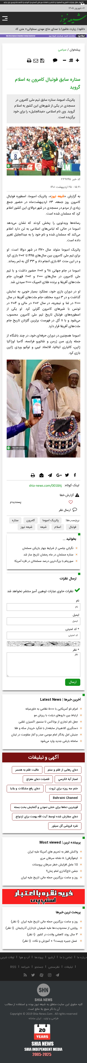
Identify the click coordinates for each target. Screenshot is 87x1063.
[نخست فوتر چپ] (43, 1039)
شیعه (43, 527)
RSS (13, 967)
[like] (43, 503)
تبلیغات (68, 967)
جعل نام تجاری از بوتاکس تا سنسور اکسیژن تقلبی (48, 721)
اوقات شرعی (7, 957)
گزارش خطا (67, 495)
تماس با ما (66, 957)
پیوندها (39, 957)
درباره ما (82, 957)
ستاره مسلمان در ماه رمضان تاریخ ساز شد (48, 554)
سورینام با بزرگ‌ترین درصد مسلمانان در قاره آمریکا (43, 561)
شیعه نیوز (57, 196)
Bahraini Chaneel (65, 798)
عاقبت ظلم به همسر (27, 769)
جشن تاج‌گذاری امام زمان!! (61, 871)
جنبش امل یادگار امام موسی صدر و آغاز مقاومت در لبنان (44, 734)
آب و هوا (24, 957)
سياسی (62, 49)
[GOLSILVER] (43, 896)
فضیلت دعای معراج (37, 779)
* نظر (76, 650)
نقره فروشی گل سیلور (65, 826)
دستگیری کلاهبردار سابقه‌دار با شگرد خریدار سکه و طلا (46, 728)
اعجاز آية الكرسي (68, 779)
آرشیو (51, 957)
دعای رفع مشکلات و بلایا (25, 788)
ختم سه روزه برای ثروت (63, 788)
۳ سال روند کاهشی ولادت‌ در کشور (52, 934)
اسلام (57, 527)
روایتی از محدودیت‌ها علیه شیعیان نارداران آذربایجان (42, 928)
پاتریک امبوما (51, 520)
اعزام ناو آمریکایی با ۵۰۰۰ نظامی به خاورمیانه (51, 709)
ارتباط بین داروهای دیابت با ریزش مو (56, 715)
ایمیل (76, 615)
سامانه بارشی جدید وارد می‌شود (59, 741)
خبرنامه (25, 967)
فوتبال (72, 527)
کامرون (30, 520)
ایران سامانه (35, 1018)
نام (77, 600)
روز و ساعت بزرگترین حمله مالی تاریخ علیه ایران (49, 877)
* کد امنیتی (72, 629)
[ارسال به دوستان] (35, 61)
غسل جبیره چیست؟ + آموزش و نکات (50, 941)
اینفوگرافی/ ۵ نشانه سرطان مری (59, 858)
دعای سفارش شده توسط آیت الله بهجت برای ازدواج (47, 816)
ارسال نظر (65, 510)
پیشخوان (75, 49)
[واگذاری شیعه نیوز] (43, 35)
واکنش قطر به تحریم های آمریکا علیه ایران (53, 851)
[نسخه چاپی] (29, 61)
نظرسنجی (54, 967)
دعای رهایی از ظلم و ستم (63, 769)
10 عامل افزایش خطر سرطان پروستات (55, 864)
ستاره (15, 520)
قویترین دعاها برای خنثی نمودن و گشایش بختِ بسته (46, 807)
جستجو (39, 967)
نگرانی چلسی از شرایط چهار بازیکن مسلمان (47, 548)
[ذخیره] (42, 61)
